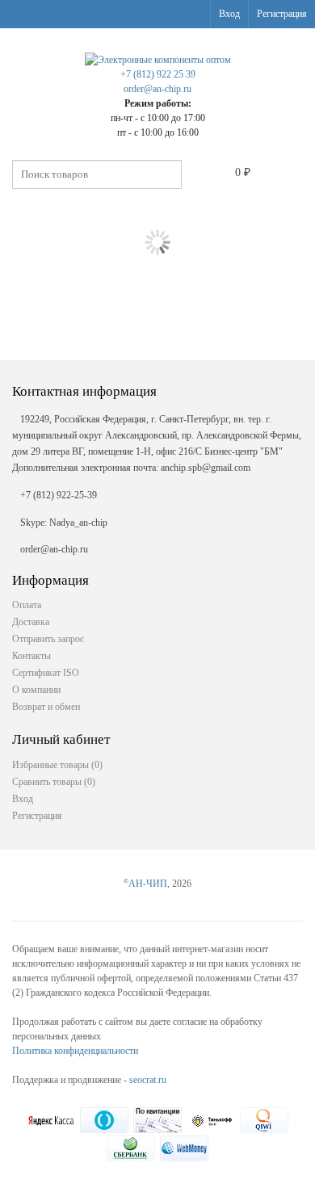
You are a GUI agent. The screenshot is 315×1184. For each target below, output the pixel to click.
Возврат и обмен (46, 706)
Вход (229, 13)
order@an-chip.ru (157, 88)
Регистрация (282, 13)
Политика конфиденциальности (75, 1050)
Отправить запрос (48, 638)
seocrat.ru (147, 1079)
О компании (36, 689)
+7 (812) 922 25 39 (157, 74)
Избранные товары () (57, 764)
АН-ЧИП (145, 883)
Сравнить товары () (53, 781)
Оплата (26, 605)
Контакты (31, 655)
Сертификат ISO (45, 672)
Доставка (30, 622)
